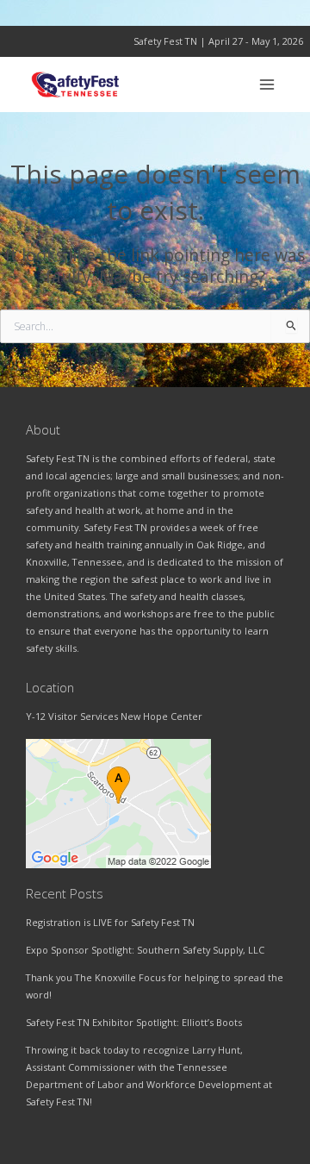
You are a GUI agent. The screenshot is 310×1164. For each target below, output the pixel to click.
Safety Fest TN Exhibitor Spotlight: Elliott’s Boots (134, 1022)
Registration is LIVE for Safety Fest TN (110, 922)
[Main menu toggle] (267, 84)
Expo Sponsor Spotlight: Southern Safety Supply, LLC (145, 949)
